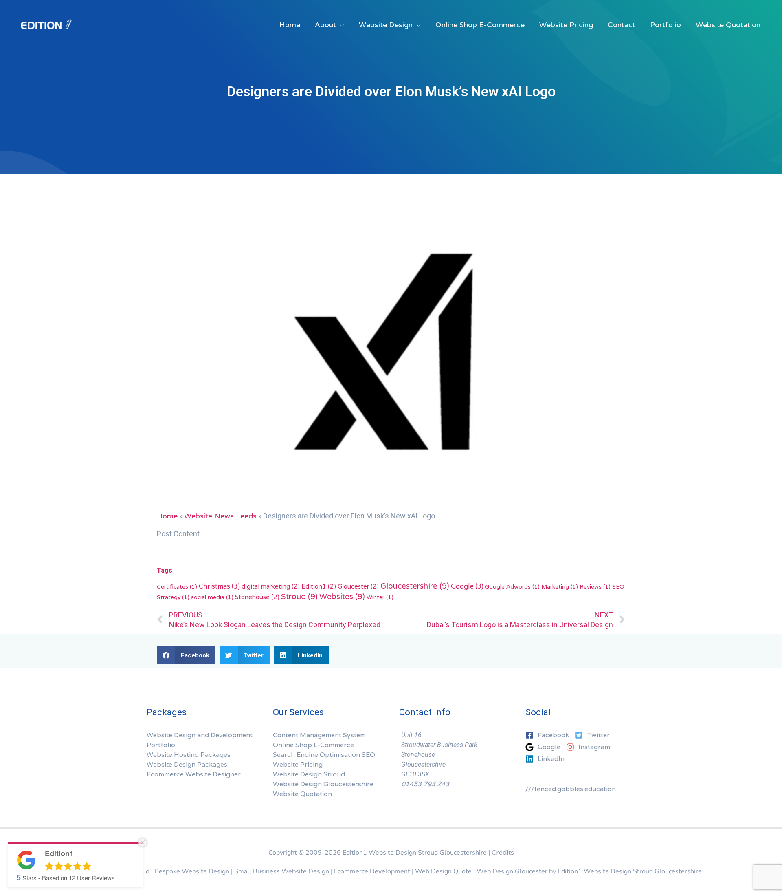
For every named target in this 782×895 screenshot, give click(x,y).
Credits (503, 852)
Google (467, 586)
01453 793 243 (425, 784)
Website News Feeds (220, 515)
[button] (186, 655)
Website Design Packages (187, 764)
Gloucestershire (414, 586)
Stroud (299, 596)
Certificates (177, 586)
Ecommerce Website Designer (194, 774)
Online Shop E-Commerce (313, 745)
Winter (380, 597)
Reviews (595, 586)
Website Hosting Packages (189, 754)
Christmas (219, 586)
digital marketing (271, 586)
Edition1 (318, 586)
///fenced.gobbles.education (570, 789)
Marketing (559, 586)
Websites (342, 596)
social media (212, 597)
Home (167, 515)
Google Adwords (512, 586)
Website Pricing (298, 764)
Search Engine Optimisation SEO (324, 754)
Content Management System (319, 735)
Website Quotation (302, 793)
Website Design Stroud (309, 774)
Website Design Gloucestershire (323, 784)
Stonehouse (257, 597)
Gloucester (358, 586)
